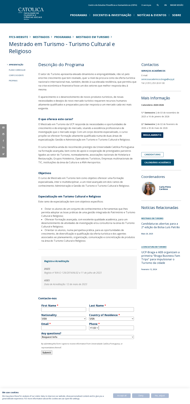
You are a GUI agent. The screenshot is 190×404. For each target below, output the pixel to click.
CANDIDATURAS (152, 154)
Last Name (97, 305)
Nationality (49, 315)
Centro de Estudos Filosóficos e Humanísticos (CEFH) (112, 5)
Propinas (13, 80)
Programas (62, 37)
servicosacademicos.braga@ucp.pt (157, 79)
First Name (49, 305)
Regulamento (152, 135)
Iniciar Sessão (176, 5)
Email (46, 324)
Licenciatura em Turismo (154, 247)
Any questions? (51, 333)
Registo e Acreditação (56, 261)
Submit (46, 352)
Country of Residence (104, 315)
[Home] (38, 20)
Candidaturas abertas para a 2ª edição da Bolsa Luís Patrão (160, 225)
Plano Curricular (17, 70)
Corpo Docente (16, 75)
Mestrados (41, 37)
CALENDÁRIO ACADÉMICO (157, 162)
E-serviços (146, 5)
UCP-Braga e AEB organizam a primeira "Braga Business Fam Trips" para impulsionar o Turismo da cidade (160, 257)
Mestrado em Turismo (92, 37)
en (165, 5)
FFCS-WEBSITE (18, 37)
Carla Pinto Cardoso (165, 187)
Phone (94, 324)
